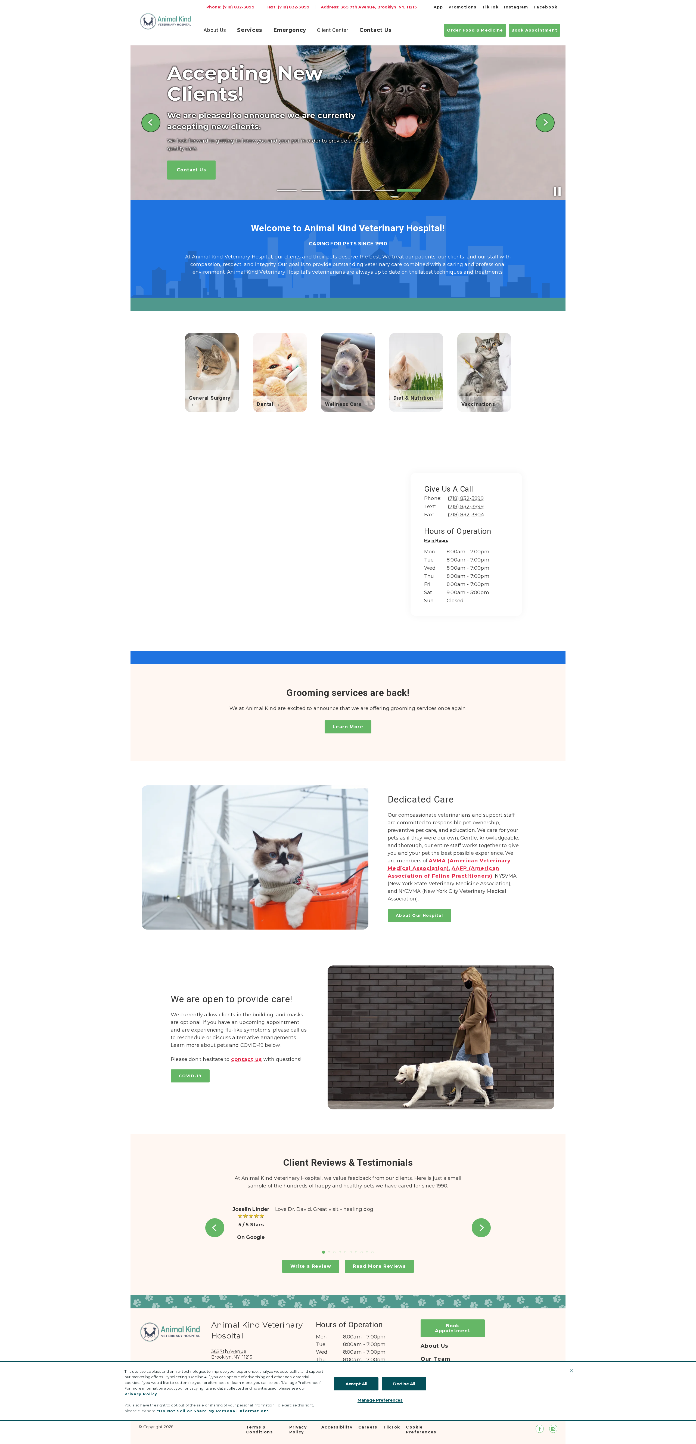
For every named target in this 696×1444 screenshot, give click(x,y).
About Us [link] (435, 1346)
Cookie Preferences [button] (421, 1429)
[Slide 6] (409, 190)
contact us (246, 1059)
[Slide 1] (287, 190)
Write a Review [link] (310, 1266)
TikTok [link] (490, 7)
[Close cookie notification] (571, 1371)
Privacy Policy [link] (298, 1429)
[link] (165, 21)
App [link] (438, 7)
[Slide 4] (360, 190)
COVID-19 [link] (190, 1075)
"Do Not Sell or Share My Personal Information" (212, 1411)
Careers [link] (367, 1427)
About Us (215, 30)
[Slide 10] (372, 1252)
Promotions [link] (463, 7)
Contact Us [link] (375, 30)
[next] (545, 122)
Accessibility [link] (336, 1427)
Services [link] (249, 30)
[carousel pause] (557, 191)
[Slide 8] (362, 1252)
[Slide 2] (311, 190)
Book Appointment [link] (534, 30)
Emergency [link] (289, 30)
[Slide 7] (356, 1252)
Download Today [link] (199, 159)
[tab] (437, 541)
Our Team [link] (435, 1359)
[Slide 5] (384, 190)
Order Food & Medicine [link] (475, 30)
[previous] (150, 122)
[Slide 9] (367, 1252)
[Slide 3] (336, 190)
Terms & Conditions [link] (259, 1429)
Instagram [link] (516, 7)
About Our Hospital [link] (419, 915)
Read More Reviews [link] (379, 1266)
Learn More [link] (348, 726)
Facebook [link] (545, 7)
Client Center (333, 30)
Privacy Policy (141, 1394)
